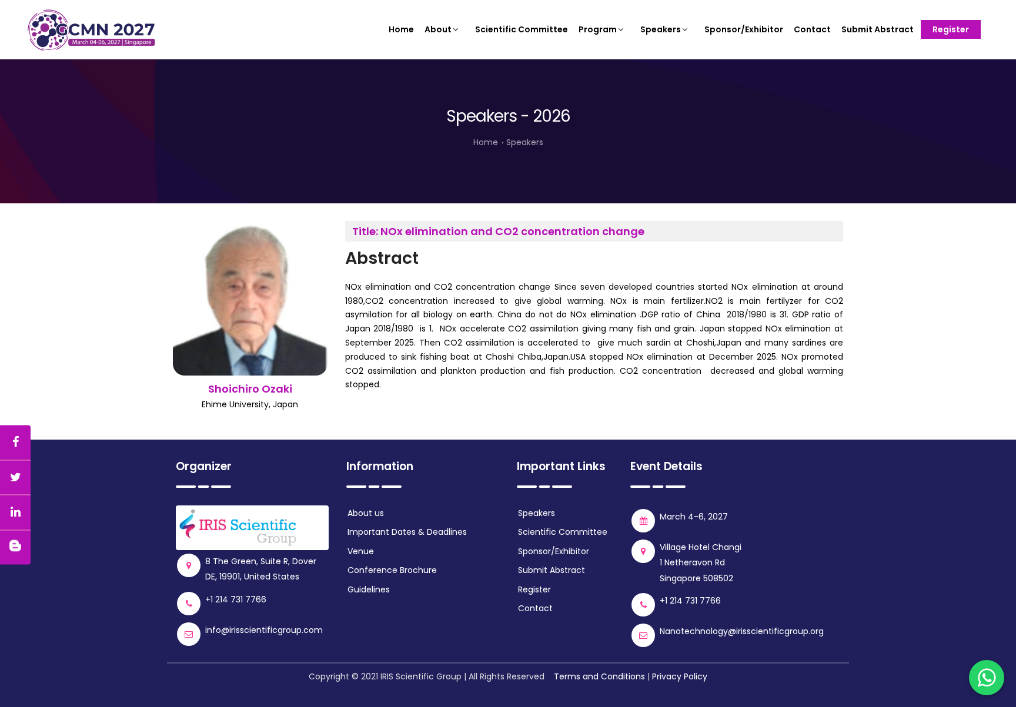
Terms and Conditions (599, 676)
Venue (360, 551)
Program (598, 29)
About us (365, 513)
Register (951, 29)
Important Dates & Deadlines (407, 532)
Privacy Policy (679, 676)
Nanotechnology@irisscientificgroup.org (742, 631)
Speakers (660, 29)
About (438, 29)
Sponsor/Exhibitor (743, 29)
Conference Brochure (392, 570)
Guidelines (368, 589)
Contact (812, 29)
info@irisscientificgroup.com (264, 630)
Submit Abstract (877, 29)
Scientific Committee (521, 29)
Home (401, 29)
